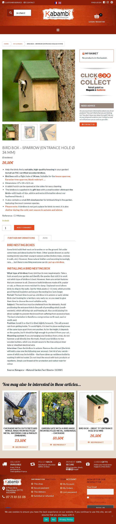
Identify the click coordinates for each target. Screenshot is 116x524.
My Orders (68, 488)
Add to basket (24, 227)
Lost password (70, 492)
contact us (89, 124)
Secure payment (41, 488)
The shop (38, 483)
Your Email (92, 487)
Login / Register (97, 22)
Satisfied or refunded (44, 496)
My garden (17, 44)
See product (21, 447)
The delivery (40, 491)
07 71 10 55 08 (16, 497)
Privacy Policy (66, 519)
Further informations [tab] (21, 238)
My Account (68, 484)
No (53, 519)
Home (6, 44)
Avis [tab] (45, 238)
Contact (30, 2)
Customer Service (13, 2)
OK (46, 519)
